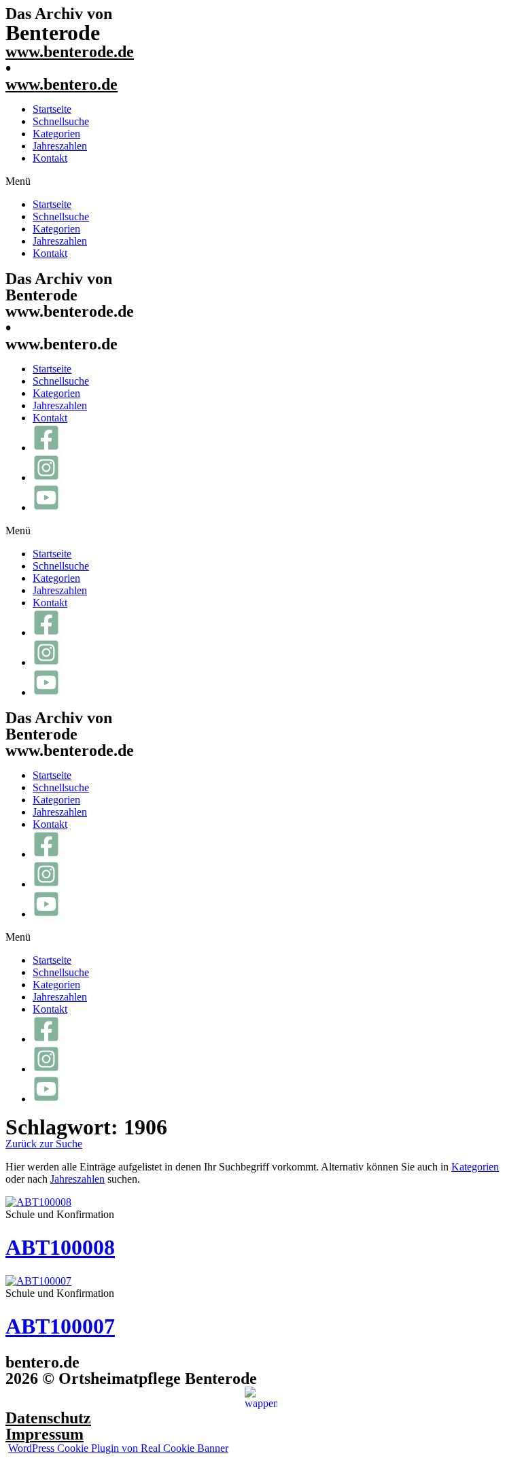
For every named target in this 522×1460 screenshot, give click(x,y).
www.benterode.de (69, 51)
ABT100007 (60, 1326)
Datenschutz (48, 1418)
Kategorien (56, 133)
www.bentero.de (61, 84)
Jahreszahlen (60, 146)
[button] (261, 181)
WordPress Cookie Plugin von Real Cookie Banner (118, 1448)
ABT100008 (60, 1247)
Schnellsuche (61, 121)
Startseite (52, 109)
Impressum (44, 1434)
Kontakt (50, 158)
